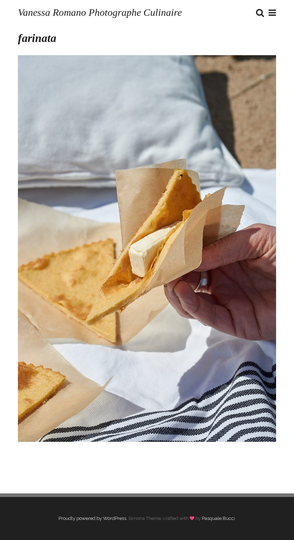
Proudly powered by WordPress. (92, 518)
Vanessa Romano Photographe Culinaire (100, 12)
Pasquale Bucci (218, 518)
